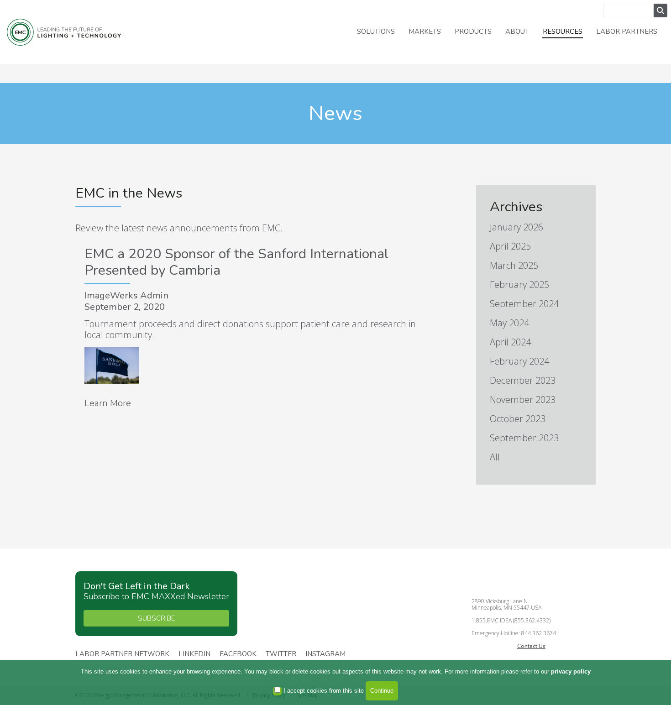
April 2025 (510, 246)
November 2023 (523, 399)
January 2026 (516, 227)
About (517, 31)
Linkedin (194, 654)
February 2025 (519, 284)
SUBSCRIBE (156, 618)
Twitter (281, 654)
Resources (562, 31)
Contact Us (531, 646)
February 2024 (519, 361)
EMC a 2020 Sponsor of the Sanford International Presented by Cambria (236, 262)
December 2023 (523, 380)
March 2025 (514, 265)
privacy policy (571, 671)
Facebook (238, 654)
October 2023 (517, 419)
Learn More (107, 403)
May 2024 (509, 323)
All (495, 457)
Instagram (325, 654)
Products (473, 31)
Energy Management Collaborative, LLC (64, 32)
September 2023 (524, 438)
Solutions (376, 31)
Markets (425, 31)
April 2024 (510, 342)
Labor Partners (626, 31)
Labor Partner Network (122, 654)
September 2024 (524, 304)
